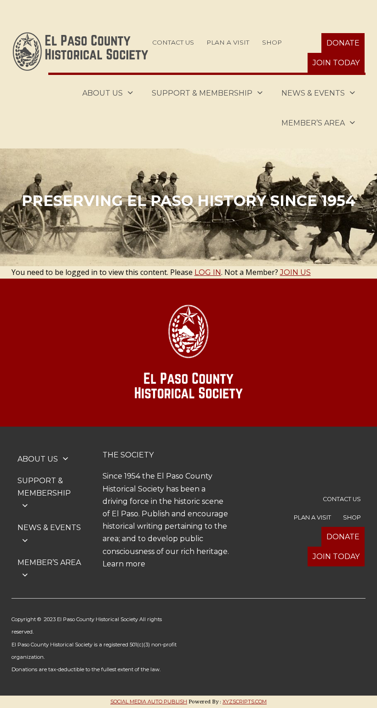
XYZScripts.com (245, 701)
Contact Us (173, 42)
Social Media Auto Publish (148, 701)
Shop (272, 42)
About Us (102, 93)
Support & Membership (202, 93)
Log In (207, 272)
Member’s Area (313, 123)
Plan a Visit (227, 42)
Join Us (295, 272)
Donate (343, 43)
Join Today (336, 62)
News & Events (313, 93)
